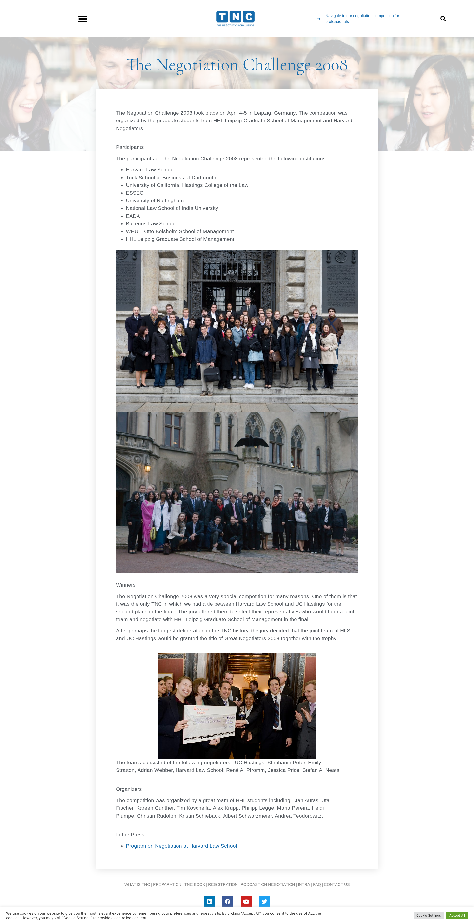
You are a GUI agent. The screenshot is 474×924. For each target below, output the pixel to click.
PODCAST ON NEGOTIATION (268, 885)
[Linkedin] (209, 901)
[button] (82, 18)
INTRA (304, 885)
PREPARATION (167, 885)
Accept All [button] (457, 915)
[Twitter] (264, 901)
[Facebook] (227, 901)
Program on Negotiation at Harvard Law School (181, 846)
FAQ (317, 885)
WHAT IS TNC (137, 885)
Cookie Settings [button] (428, 915)
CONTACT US (337, 885)
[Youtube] (246, 901)
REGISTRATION (223, 885)
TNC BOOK (194, 885)
